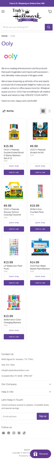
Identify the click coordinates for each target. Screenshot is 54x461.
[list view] (49, 111)
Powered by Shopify (27, 456)
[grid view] (43, 111)
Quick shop (14, 166)
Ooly (5, 161)
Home (4, 36)
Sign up (43, 416)
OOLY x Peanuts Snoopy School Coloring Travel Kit (12, 212)
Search (27, 450)
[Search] (49, 27)
